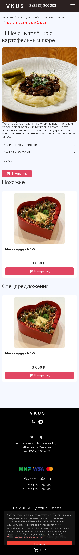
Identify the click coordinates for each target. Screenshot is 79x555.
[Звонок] (33, 422)
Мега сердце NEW (20, 249)
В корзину (19, 173)
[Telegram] (41, 422)
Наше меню (21, 508)
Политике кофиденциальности (25, 537)
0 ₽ (42, 550)
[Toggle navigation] (73, 6)
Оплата (55, 508)
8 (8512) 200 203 (42, 5)
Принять (39, 544)
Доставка (40, 508)
